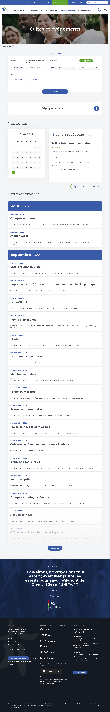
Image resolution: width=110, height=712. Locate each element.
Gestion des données (14, 707)
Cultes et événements (67, 10)
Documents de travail (14, 705)
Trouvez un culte (105, 10)
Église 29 (72, 2)
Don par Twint (80, 672)
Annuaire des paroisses (29, 705)
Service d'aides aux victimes (17, 661)
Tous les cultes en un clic (16, 649)
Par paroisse (53, 61)
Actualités (54, 10)
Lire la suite (55, 590)
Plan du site (11, 704)
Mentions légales (22, 704)
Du (12, 74)
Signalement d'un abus (18, 658)
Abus (80, 2)
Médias (31, 704)
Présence (33, 10)
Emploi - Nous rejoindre (45, 705)
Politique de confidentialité (43, 704)
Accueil (14, 10)
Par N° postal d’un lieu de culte (35, 61)
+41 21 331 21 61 (15, 638)
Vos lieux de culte (59, 2)
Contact (57, 705)
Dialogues (43, 10)
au (27, 74)
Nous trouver (15, 644)
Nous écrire (14, 641)
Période (14, 61)
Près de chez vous (84, 10)
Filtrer (56, 91)
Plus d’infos (56, 157)
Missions (23, 10)
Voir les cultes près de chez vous (88, 186)
